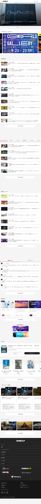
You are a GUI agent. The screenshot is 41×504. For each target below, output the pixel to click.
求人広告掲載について (23, 485)
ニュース (2, 444)
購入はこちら (32, 353)
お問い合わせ (3, 487)
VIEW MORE (20, 126)
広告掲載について (4, 485)
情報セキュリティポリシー (24, 487)
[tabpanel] (20, 14)
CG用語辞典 (3, 452)
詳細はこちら (16, 353)
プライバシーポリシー (4, 489)
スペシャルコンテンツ (5, 449)
